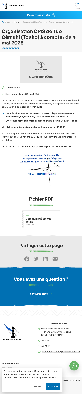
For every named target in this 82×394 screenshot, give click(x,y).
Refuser (38, 386)
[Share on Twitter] (36, 259)
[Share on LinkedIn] (45, 259)
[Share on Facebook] (26, 259)
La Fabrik (76, 380)
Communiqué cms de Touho (38, 220)
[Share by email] (55, 259)
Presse (16, 22)
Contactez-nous (39, 294)
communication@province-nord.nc (61, 351)
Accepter (53, 386)
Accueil (7, 22)
